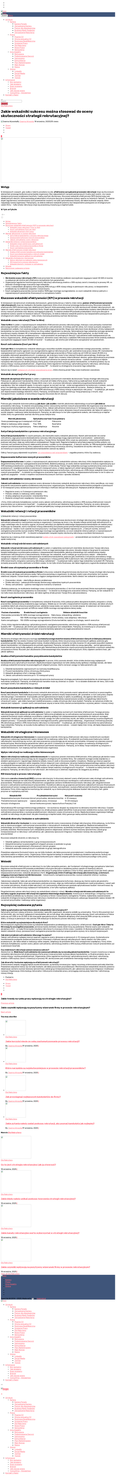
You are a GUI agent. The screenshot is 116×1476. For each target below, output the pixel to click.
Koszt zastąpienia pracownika (21, 248)
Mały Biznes (19, 65)
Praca (12, 35)
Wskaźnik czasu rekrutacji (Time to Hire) (25, 227)
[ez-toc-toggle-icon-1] (58, 216)
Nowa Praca (19, 48)
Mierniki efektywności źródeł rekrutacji (20, 250)
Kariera (13, 22)
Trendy (17, 78)
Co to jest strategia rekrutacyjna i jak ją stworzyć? (28, 1164)
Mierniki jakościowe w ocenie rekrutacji (20, 234)
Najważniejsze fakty (13, 223)
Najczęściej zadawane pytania (17, 268)
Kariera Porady (20, 24)
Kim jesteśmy (15, 82)
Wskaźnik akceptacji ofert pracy (22, 232)
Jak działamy (15, 84)
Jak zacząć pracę (17, 91)
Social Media (19, 73)
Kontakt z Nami (11, 95)
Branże (13, 88)
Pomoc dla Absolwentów (24, 28)
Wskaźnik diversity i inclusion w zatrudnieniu (26, 264)
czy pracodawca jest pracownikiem (53, 453)
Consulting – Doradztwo (20, 93)
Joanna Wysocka (27, 121)
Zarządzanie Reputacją (24, 32)
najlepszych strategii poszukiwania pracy (34, 370)
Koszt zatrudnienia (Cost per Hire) (23, 229)
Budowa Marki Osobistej (24, 30)
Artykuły (9, 20)
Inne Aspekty (15, 52)
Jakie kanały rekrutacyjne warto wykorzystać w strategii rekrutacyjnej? (40, 1233)
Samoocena (19, 58)
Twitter (17, 76)
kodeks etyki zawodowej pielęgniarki (58, 537)
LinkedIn (18, 71)
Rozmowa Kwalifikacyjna (24, 41)
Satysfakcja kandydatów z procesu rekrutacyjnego (29, 236)
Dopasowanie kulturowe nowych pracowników (27, 238)
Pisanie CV (18, 37)
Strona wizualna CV (22, 39)
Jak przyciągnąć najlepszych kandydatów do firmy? (33, 1097)
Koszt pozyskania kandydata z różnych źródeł (27, 254)
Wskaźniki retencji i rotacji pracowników (20, 242)
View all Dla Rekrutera (10, 1274)
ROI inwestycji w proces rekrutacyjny (24, 262)
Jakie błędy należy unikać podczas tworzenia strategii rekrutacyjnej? (38, 1199)
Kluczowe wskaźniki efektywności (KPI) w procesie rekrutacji (29, 225)
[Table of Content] (58, 214)
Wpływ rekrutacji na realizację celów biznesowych (28, 260)
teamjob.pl (41, 1298)
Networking (19, 50)
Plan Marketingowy (22, 63)
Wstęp (8, 221)
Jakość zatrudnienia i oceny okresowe (24, 240)
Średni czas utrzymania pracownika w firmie (26, 246)
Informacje (10, 80)
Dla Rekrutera (20, 45)
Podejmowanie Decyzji (24, 56)
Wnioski (8, 266)
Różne (17, 67)
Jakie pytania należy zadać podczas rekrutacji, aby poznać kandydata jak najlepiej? (49, 1123)
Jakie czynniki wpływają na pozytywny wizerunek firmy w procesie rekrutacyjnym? (45, 1267)
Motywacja (19, 54)
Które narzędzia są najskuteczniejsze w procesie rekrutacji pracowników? (45, 1068)
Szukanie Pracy (21, 43)
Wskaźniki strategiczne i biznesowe (19, 258)
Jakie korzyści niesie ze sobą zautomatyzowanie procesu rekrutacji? (42, 1041)
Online (12, 69)
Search (4, 103)
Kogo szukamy (16, 86)
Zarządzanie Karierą (22, 26)
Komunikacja (19, 60)
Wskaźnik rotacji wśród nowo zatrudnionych (26, 244)
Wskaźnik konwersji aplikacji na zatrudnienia (26, 256)
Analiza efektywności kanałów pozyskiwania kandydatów (31, 252)
